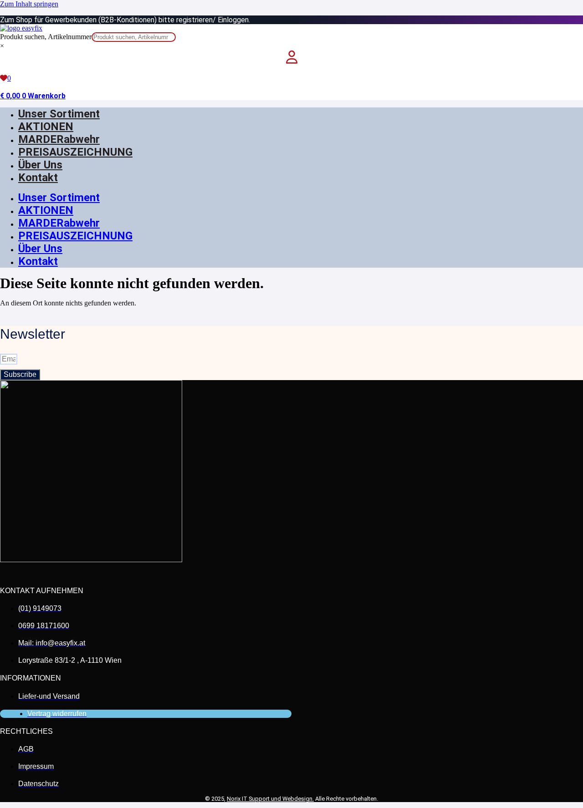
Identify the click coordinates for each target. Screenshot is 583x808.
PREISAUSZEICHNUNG (75, 152)
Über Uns (40, 164)
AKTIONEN (45, 126)
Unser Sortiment (59, 113)
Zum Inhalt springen (29, 4)
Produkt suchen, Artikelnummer (46, 37)
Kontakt (38, 177)
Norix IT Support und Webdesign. (270, 798)
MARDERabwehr (59, 139)
